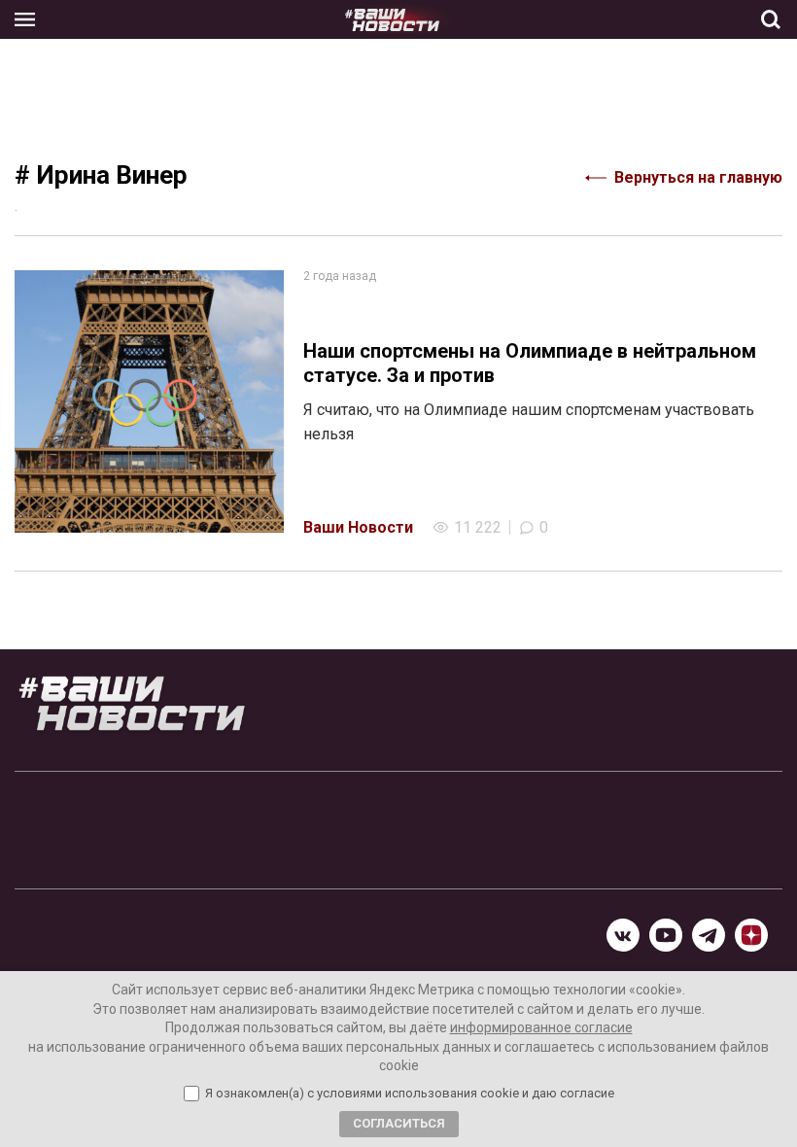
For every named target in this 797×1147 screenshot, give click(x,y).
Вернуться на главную (698, 177)
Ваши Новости (358, 527)
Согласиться (399, 1123)
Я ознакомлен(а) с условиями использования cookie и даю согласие (409, 1093)
